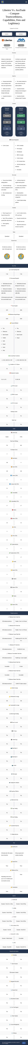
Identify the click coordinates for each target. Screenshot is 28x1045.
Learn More (7, 134)
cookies (7, 1043)
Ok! (23, 1042)
